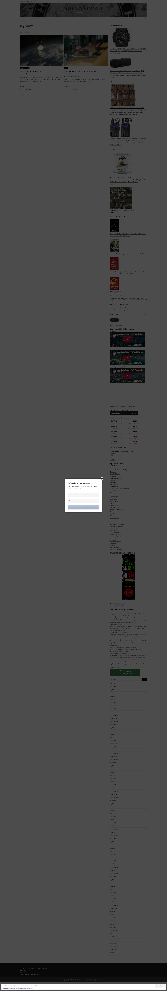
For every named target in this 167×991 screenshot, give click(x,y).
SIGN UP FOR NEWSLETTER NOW (83, 507)
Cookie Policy (30, 988)
